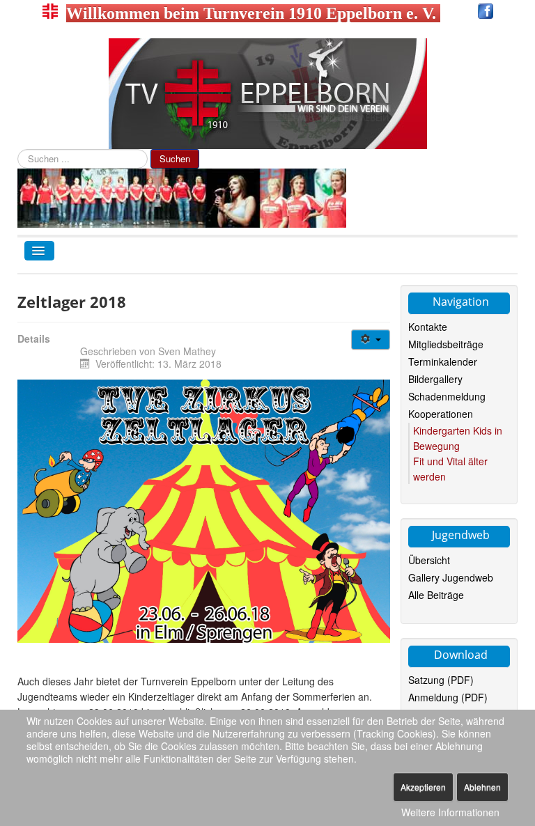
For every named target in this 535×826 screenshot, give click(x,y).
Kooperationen (440, 414)
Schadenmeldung (447, 396)
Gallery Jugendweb (450, 577)
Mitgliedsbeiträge (445, 344)
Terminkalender (442, 361)
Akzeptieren (423, 787)
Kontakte (427, 327)
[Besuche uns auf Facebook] (485, 13)
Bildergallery (435, 379)
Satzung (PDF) (441, 680)
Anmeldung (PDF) (448, 697)
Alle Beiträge (436, 595)
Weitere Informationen (450, 812)
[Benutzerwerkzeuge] (370, 339)
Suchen (175, 158)
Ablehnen (482, 787)
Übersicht (429, 560)
